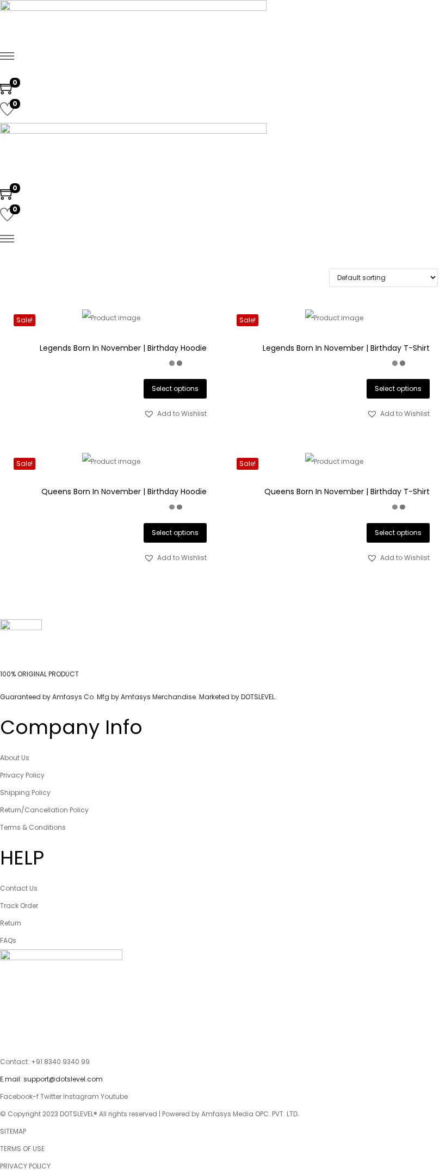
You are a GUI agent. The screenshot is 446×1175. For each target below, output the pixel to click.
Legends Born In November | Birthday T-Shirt (346, 348)
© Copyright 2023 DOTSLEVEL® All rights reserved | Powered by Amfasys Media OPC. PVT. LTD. (149, 1113)
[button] (175, 413)
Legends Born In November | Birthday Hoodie (123, 348)
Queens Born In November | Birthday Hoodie (124, 491)
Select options (175, 388)
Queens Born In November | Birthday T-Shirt (347, 491)
